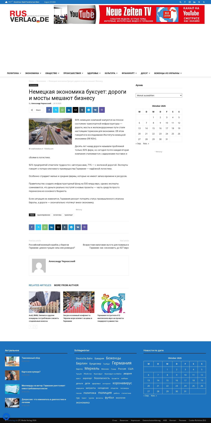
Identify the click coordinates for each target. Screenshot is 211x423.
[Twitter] (204, 2)
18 (173, 128)
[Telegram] (89, 110)
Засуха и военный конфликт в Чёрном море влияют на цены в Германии (77, 318)
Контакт (173, 420)
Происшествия (72, 73)
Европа (79, 369)
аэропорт (87, 378)
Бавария (99, 358)
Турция (79, 374)
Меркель (92, 368)
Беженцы (113, 358)
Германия (121, 362)
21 (146, 133)
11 (173, 122)
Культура (110, 73)
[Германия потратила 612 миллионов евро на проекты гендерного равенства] (113, 302)
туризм (91, 398)
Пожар (113, 369)
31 (167, 139)
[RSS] (199, 2)
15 (153, 128)
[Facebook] (185, 2)
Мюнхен (105, 369)
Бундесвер (95, 363)
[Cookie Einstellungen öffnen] (6, 419)
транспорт (68, 215)
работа (117, 393)
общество (114, 388)
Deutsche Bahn (84, 358)
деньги (79, 383)
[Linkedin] (194, 2)
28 (146, 139)
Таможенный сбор (31, 358)
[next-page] (35, 327)
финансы (99, 398)
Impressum (135, 420)
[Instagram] (189, 2)
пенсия (79, 393)
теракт (84, 398)
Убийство (88, 374)
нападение (103, 388)
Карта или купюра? (31, 372)
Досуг (144, 73)
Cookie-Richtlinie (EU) (197, 420)
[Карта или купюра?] (12, 375)
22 (153, 133)
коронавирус (122, 382)
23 (160, 133)
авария (127, 373)
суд (78, 397)
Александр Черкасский (41, 103)
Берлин (81, 363)
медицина (80, 388)
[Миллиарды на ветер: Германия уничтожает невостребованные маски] (12, 389)
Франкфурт (128, 73)
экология (120, 397)
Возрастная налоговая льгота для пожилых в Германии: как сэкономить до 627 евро (106, 246)
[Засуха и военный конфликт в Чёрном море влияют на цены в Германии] (78, 302)
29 (153, 139)
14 (146, 128)
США (130, 368)
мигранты (91, 388)
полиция (105, 392)
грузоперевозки (43, 215)
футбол (109, 397)
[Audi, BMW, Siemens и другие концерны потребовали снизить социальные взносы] (44, 302)
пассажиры (124, 388)
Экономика (32, 73)
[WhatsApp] (62, 110)
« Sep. (138, 143)
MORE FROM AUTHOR (66, 285)
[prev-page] (30, 327)
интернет (106, 383)
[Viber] (102, 110)
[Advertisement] (105, 48)
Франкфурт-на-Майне (112, 374)
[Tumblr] (82, 110)
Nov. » (146, 143)
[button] (180, 2)
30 (160, 139)
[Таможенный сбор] (12, 361)
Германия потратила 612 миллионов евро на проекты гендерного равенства (110, 318)
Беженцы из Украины (166, 73)
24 (167, 133)
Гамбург (106, 364)
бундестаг (115, 378)
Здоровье (92, 73)
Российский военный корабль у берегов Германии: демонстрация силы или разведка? (52, 246)
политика (90, 392)
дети (87, 383)
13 (139, 128)
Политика (13, 73)
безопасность (102, 378)
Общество (51, 73)
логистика (57, 215)
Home (31, 81)
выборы (124, 378)
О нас (114, 420)
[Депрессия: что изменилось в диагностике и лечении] (12, 403)
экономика (83, 402)
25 (173, 133)
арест (78, 378)
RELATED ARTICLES (40, 285)
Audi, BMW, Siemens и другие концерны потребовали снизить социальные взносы (44, 318)
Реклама (182, 420)
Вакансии (124, 420)
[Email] (75, 110)
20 (139, 133)
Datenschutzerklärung (151, 420)
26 (179, 133)
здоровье (96, 383)
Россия (122, 368)
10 (167, 122)
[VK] (95, 110)
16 (160, 128)
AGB (165, 420)
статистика (126, 393)
